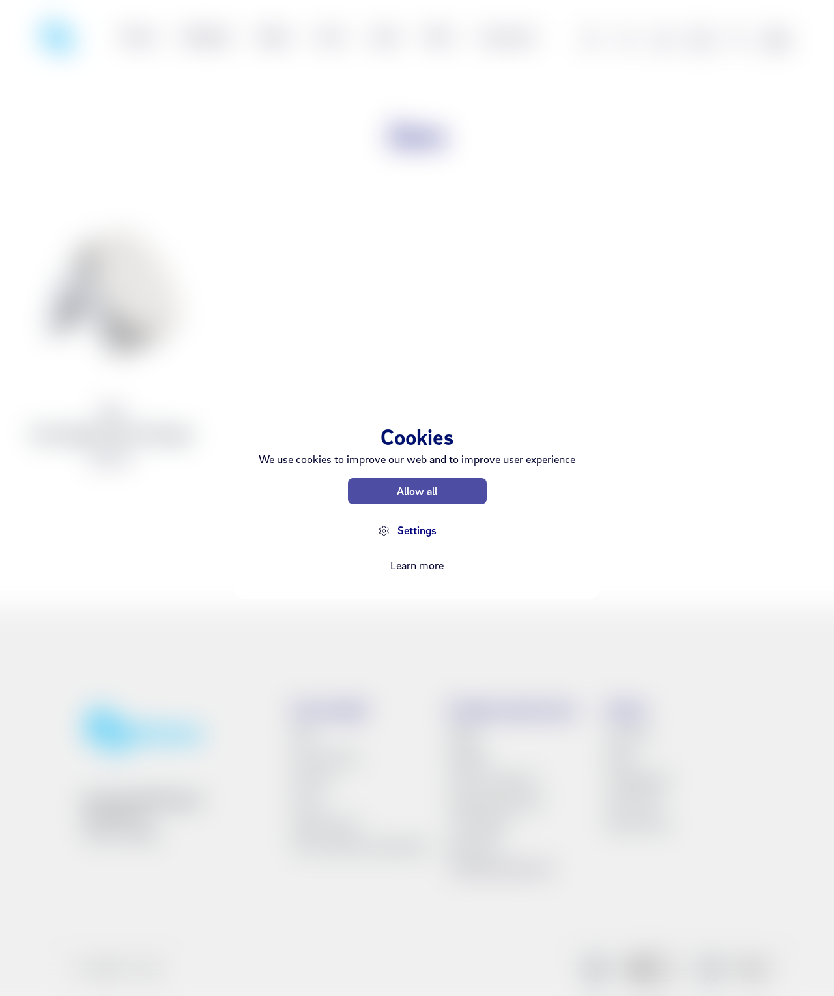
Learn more (417, 565)
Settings (417, 530)
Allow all (417, 491)
